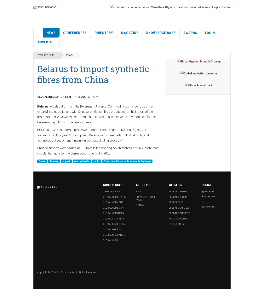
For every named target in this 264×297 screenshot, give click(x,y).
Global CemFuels (113, 213)
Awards (190, 33)
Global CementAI (113, 208)
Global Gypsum (112, 229)
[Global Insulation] (44, 7)
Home (38, 33)
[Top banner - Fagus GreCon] (171, 7)
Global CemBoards (114, 197)
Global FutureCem (114, 224)
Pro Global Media (179, 218)
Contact (141, 205)
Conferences (75, 33)
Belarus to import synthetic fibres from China (93, 74)
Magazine (129, 33)
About (140, 191)
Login (210, 33)
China (42, 161)
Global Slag (110, 240)
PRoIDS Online (177, 224)
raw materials (81, 161)
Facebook (209, 196)
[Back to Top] (4, 293)
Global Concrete (113, 218)
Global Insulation (114, 235)
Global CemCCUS (113, 202)
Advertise (46, 42)
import (66, 161)
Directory (104, 33)
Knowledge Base (160, 33)
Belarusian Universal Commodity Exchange (127, 161)
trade (97, 161)
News (51, 33)
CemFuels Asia (111, 191)
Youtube (209, 206)
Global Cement (178, 191)
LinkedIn (209, 191)
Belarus (54, 161)
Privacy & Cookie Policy (146, 198)
